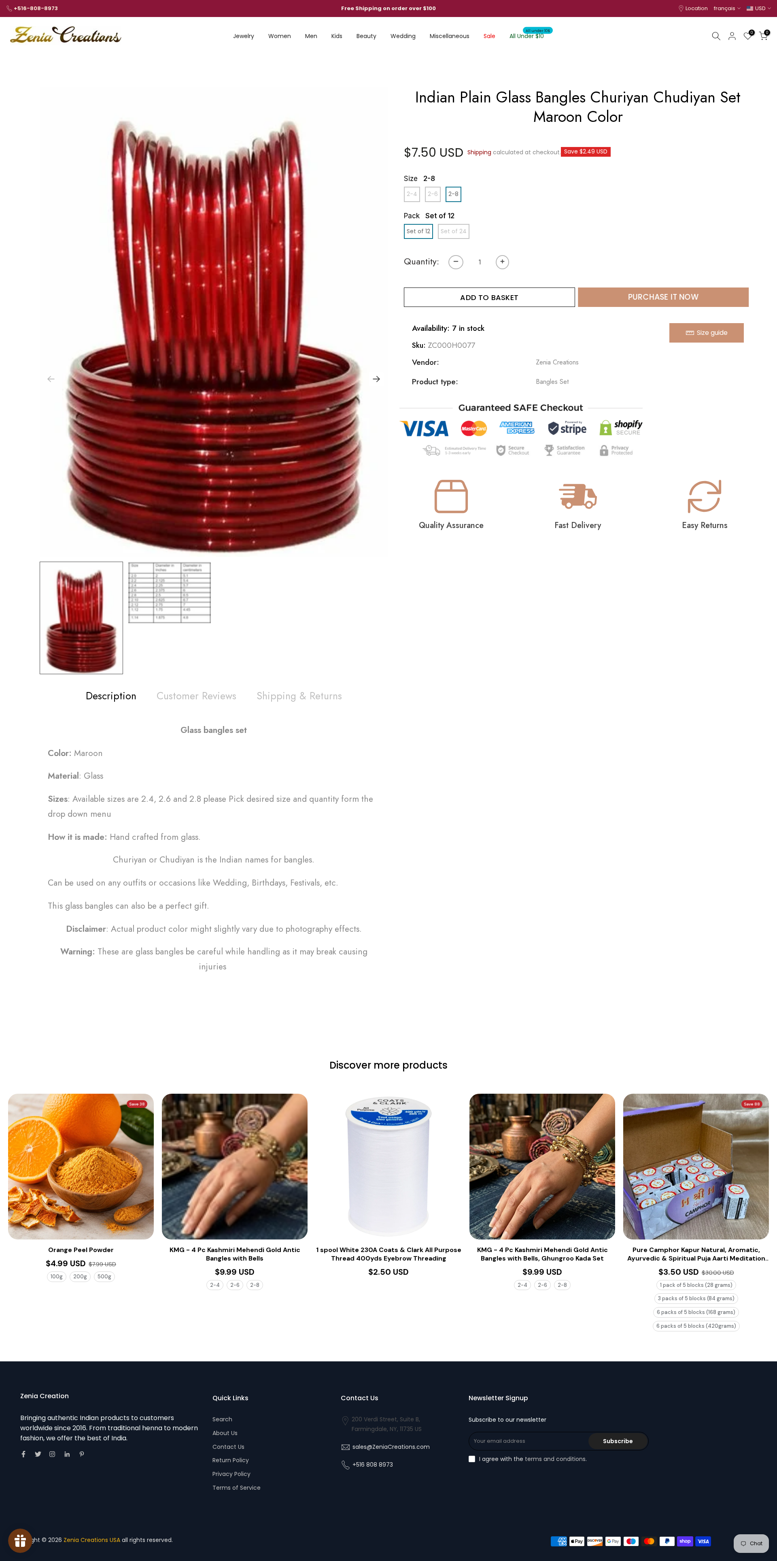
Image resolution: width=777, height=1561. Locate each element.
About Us (225, 1433)
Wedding (403, 36)
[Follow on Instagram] (52, 1454)
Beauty (366, 36)
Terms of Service (236, 1488)
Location (697, 8)
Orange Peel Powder (81, 1250)
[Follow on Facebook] (23, 1454)
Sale (489, 36)
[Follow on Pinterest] (82, 1454)
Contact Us (228, 1447)
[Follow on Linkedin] (67, 1454)
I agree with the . (533, 1459)
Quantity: (421, 261)
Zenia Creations (557, 362)
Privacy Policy (231, 1474)
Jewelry (243, 36)
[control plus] (502, 262)
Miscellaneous (449, 36)
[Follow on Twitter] (38, 1454)
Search (222, 1419)
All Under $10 (530, 35)
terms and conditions (555, 1459)
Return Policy (230, 1460)
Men (311, 36)
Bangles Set (552, 382)
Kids (336, 36)
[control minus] (455, 262)
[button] (376, 379)
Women (279, 36)
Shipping (479, 152)
